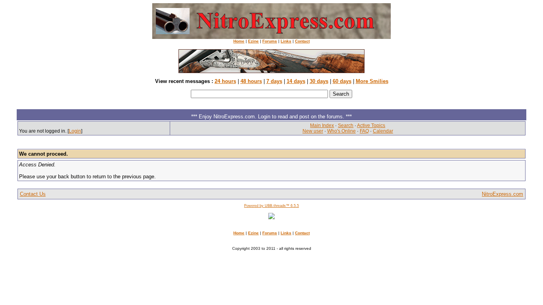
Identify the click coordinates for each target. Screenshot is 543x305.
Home (238, 41)
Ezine (253, 41)
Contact (302, 41)
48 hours (251, 81)
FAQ (364, 131)
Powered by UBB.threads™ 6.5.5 (271, 206)
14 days (296, 81)
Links (286, 41)
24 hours (225, 81)
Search (345, 125)
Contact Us (33, 194)
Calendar (383, 131)
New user (313, 131)
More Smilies (372, 81)
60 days (342, 81)
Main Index (322, 125)
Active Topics (371, 125)
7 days (274, 81)
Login (75, 131)
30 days (319, 81)
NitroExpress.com (502, 194)
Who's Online (341, 131)
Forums (269, 41)
